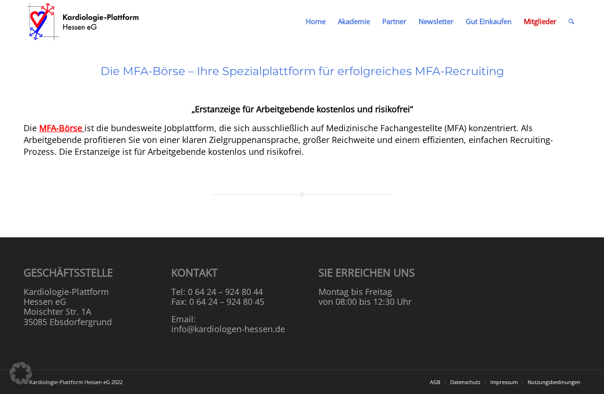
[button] (21, 373)
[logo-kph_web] (83, 21)
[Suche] (571, 21)
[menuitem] (316, 21)
